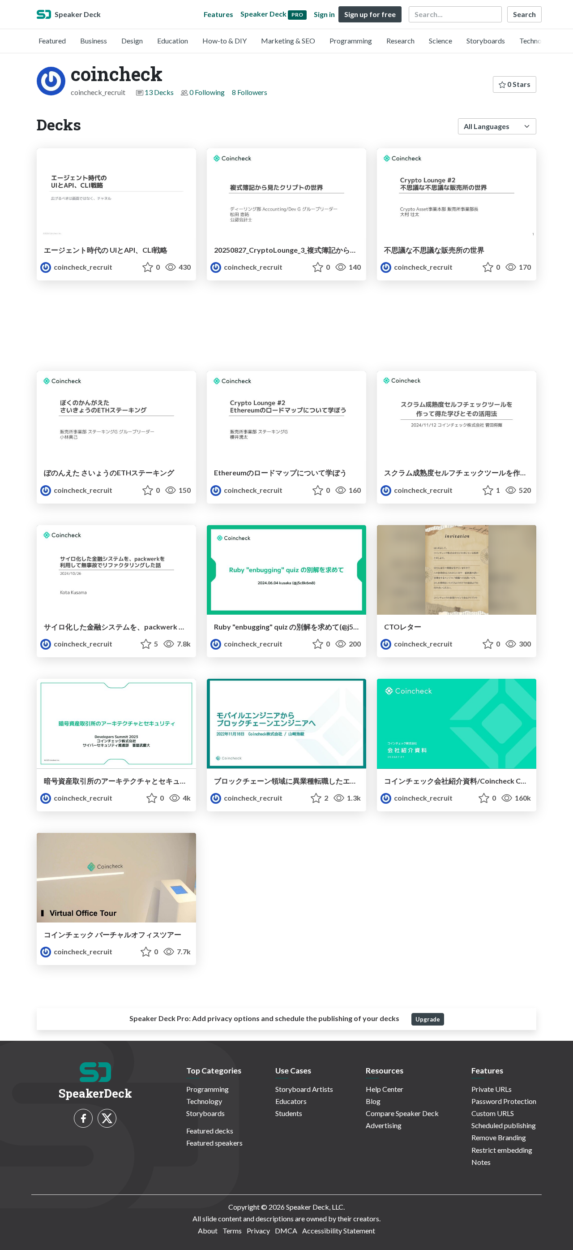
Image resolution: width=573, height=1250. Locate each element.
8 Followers (249, 92)
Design (132, 40)
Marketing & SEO (288, 40)
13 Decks (159, 92)
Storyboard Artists (304, 1089)
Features (218, 14)
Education (172, 40)
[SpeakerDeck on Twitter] (107, 1118)
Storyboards (485, 40)
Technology (537, 40)
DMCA (286, 1230)
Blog (373, 1101)
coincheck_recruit (82, 267)
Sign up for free (370, 14)
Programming (350, 40)
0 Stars (518, 84)
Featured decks (209, 1130)
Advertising (384, 1125)
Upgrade (427, 1019)
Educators (291, 1101)
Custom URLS (492, 1113)
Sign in (324, 14)
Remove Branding (498, 1137)
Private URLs (491, 1089)
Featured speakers (214, 1142)
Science (440, 40)
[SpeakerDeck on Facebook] (83, 1118)
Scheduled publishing (503, 1125)
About (208, 1230)
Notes (481, 1162)
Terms (232, 1230)
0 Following (207, 92)
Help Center (384, 1089)
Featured (52, 40)
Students (288, 1113)
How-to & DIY (224, 40)
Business (93, 40)
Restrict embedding (501, 1150)
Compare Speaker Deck (402, 1113)
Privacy (258, 1230)
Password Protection (503, 1101)
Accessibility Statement (338, 1230)
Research (400, 40)
